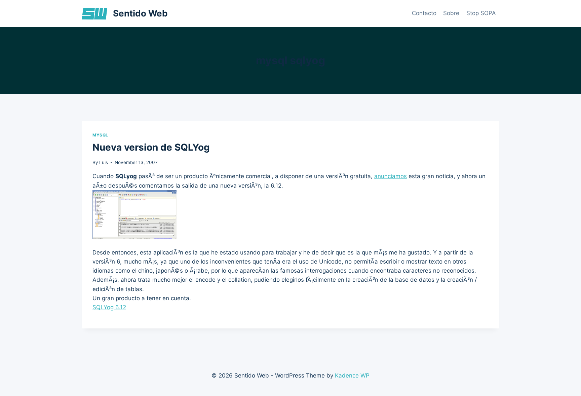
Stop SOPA (481, 13)
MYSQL (100, 134)
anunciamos (390, 176)
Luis (103, 162)
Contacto (424, 13)
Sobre (451, 13)
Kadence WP (352, 375)
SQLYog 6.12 (109, 307)
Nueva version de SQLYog (151, 147)
